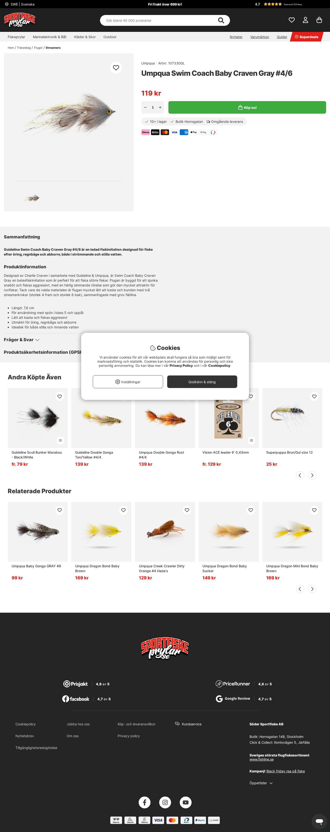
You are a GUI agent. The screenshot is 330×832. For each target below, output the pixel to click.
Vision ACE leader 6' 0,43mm (225, 452)
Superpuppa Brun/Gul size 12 (289, 452)
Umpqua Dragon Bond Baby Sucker (224, 568)
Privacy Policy (181, 365)
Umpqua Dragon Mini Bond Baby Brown (292, 568)
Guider (282, 37)
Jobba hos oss (78, 724)
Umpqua (148, 63)
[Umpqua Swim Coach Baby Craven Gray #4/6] (31, 198)
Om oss (73, 736)
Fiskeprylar (16, 37)
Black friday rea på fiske (285, 771)
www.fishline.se (262, 759)
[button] (290, 4)
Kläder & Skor (85, 37)
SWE (22, 4)
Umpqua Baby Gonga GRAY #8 (36, 566)
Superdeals (309, 37)
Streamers (53, 47)
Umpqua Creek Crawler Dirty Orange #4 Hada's (162, 568)
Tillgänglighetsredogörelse (36, 748)
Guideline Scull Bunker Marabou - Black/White (37, 454)
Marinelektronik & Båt (49, 37)
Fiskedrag (24, 47)
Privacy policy (129, 736)
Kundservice (191, 724)
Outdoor (109, 37)
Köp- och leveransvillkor (136, 724)
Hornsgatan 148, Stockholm (281, 737)
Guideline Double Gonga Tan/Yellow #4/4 (94, 454)
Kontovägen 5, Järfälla (292, 742)
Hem (11, 47)
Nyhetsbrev (24, 736)
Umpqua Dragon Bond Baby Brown (97, 568)
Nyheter (236, 37)
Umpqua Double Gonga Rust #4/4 (161, 454)
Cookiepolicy (25, 724)
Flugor (38, 47)
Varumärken (259, 37)
